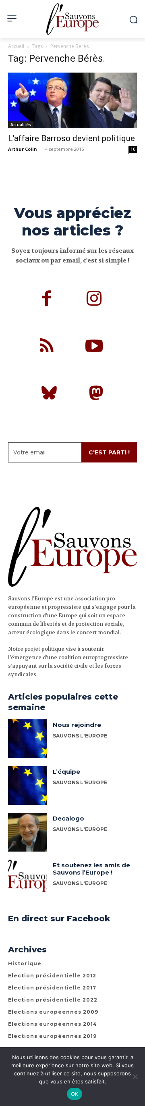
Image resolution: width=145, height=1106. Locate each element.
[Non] (135, 1077)
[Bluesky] (49, 394)
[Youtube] (94, 347)
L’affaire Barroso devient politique (71, 138)
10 (132, 149)
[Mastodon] (96, 394)
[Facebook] (47, 299)
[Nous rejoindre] (27, 738)
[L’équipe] (27, 785)
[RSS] (47, 347)
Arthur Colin (22, 149)
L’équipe (66, 771)
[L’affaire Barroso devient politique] (72, 100)
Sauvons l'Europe (80, 829)
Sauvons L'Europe (80, 736)
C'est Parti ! (109, 452)
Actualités (20, 124)
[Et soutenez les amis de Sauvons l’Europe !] (27, 879)
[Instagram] (94, 299)
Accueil (16, 46)
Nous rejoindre (77, 725)
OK (75, 1094)
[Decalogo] (27, 832)
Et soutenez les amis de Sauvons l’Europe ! (91, 868)
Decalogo (68, 818)
